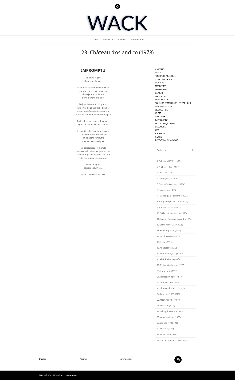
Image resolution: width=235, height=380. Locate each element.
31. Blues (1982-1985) (166, 334)
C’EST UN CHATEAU (164, 79)
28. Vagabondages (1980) (169, 317)
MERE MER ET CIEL (164, 99)
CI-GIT (158, 113)
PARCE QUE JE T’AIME (165, 123)
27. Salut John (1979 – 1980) (170, 311)
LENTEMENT (161, 89)
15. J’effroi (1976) (164, 242)
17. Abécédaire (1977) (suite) (170, 253)
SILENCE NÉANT (162, 109)
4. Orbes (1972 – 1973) (167, 178)
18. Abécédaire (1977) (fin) (169, 259)
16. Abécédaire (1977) (167, 247)
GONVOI (159, 136)
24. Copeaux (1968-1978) (168, 294)
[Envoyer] (193, 150)
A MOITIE (159, 69)
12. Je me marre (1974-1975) (170, 224)
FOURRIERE (160, 96)
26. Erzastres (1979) (166, 305)
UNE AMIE (160, 116)
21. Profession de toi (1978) (169, 276)
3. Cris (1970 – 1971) (166, 172)
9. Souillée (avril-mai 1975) (169, 207)
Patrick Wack (47, 375)
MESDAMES (160, 86)
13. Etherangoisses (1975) (169, 230)
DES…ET (159, 72)
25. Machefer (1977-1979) (168, 299)
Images (42, 358)
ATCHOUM (160, 133)
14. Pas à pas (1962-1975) (168, 236)
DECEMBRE (160, 126)
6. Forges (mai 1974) (166, 189)
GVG (157, 130)
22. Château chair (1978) (168, 282)
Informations (126, 358)
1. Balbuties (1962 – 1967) (168, 161)
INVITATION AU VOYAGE (166, 140)
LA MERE (159, 92)
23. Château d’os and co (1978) (171, 288)
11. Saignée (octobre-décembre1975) (174, 218)
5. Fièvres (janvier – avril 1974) (171, 184)
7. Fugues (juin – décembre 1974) (172, 195)
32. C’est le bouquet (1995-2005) (172, 340)
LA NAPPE (159, 82)
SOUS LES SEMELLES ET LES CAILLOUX (173, 103)
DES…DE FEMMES (163, 106)
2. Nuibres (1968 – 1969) (168, 166)
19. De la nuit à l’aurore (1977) (170, 265)
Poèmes (83, 358)
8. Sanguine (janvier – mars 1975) (172, 201)
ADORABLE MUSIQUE (165, 75)
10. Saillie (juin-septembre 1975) (172, 213)
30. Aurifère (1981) (165, 328)
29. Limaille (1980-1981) (168, 322)
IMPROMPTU (161, 119)
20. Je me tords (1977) (167, 271)
